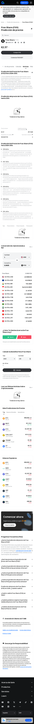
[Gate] (2, 2)
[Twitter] (18, 42)
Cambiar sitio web (9, 16)
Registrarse (24, 2)
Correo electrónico (25, 630)
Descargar (28, 720)
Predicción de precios (13, 22)
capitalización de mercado (23, 551)
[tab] (18, 67)
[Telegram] (21, 42)
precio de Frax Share (6, 89)
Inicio (2, 22)
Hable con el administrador (10, 630)
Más (30, 247)
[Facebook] (15, 42)
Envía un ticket (7, 633)
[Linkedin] (24, 42)
